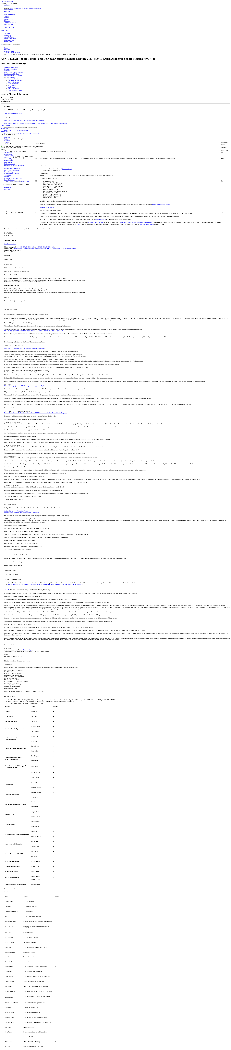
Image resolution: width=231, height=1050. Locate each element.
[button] (9, 27)
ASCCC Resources (13, 88)
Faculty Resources (11, 77)
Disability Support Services (12, 168)
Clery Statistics (8, 162)
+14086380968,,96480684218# (26, 247)
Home (6, 48)
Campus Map (8, 159)
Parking (6, 176)
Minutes (7, 255)
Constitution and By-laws (11, 74)
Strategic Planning (9, 180)
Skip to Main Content (7, 1)
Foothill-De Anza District (11, 173)
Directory (7, 189)
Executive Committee (10, 69)
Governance (7, 49)
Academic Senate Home (11, 67)
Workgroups (11, 87)
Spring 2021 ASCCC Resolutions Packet (16, 130)
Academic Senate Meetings (12, 52)
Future (14, 8)
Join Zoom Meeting (10, 244)
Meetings (7, 70)
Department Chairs (13, 79)
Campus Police (8, 160)
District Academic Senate (15, 90)
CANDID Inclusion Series (47, 207)
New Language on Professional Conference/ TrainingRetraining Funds (24, 120)
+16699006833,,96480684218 (45, 247)
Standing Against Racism (147, 224)
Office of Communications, (96, 222)
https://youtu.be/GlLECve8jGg (161, 204)
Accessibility (8, 152)
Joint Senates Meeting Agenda (13, 113)
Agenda (7, 106)
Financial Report (67, 169)
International (35, 8)
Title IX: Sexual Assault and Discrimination (16, 181)
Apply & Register (9, 37)
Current (23, 8)
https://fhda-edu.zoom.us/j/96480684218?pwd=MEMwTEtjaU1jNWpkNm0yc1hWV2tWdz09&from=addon (45, 248)
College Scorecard (9, 164)
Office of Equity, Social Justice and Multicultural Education (135, 222)
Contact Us (7, 187)
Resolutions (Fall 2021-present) (13, 75)
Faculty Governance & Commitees (14, 72)
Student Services (9, 40)
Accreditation (8, 154)
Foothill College (9, 172)
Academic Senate (9, 51)
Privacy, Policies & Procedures (13, 178)
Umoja (78, 224)
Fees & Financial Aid (10, 38)
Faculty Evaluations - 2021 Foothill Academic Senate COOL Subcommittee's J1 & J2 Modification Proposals (35, 123)
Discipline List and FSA (15, 80)
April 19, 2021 (5, 128)
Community (7, 11)
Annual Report (8, 155)
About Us (7, 33)
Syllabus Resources (13, 83)
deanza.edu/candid (100, 219)
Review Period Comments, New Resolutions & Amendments (22, 134)
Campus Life (8, 41)
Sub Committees (12, 85)
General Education (13, 82)
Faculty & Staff (8, 9)
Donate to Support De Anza (12, 170)
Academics (7, 35)
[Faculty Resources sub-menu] (5, 77)
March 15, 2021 (5, 125)
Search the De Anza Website (9, 3)
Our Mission (7, 175)
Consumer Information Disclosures (14, 165)
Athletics (6, 157)
